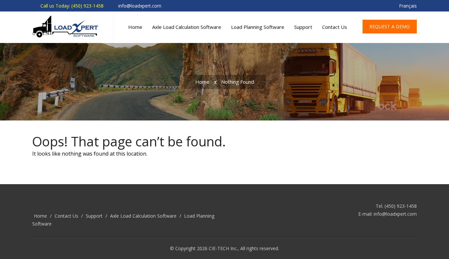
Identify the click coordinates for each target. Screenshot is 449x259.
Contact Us (334, 27)
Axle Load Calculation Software (186, 27)
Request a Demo (389, 26)
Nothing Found (237, 81)
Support (303, 27)
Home (135, 27)
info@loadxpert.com (395, 214)
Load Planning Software (257, 27)
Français (408, 6)
